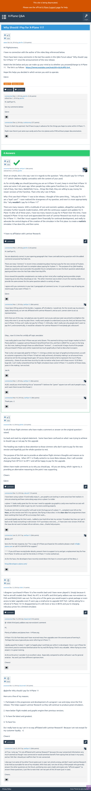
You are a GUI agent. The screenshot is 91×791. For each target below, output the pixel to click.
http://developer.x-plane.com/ (16, 564)
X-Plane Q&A (16, 16)
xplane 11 (7, 84)
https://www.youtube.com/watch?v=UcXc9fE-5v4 (48, 67)
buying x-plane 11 (18, 84)
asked (5, 42)
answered (6, 168)
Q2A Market (85, 789)
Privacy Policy (6, 789)
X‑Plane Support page (51, 7)
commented (9, 96)
